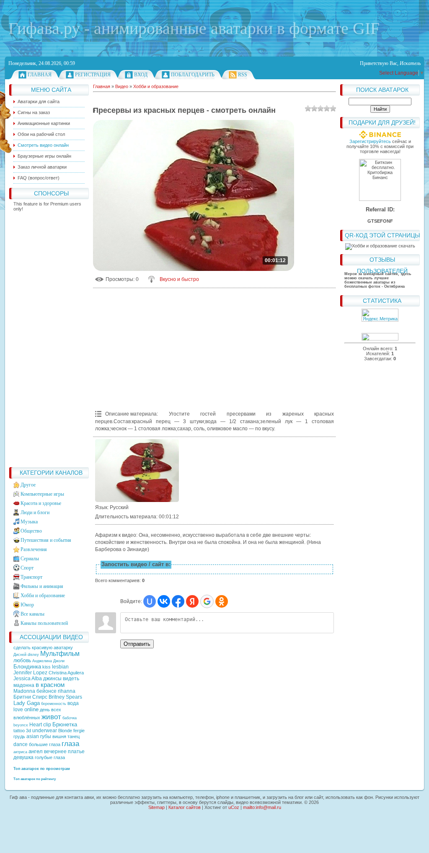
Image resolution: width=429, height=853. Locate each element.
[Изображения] (137, 470)
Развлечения (34, 549)
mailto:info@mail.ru (262, 807)
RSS (242, 75)
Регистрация (93, 75)
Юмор (27, 605)
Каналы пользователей (44, 623)
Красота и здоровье (41, 503)
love (18, 710)
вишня (59, 736)
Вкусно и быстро (179, 279)
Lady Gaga (26, 703)
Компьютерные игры (42, 494)
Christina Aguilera (66, 672)
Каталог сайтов (184, 807)
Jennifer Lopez (30, 673)
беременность (53, 704)
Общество (31, 531)
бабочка (69, 718)
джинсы (52, 678)
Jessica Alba (27, 678)
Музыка (29, 522)
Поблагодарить (192, 75)
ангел (35, 751)
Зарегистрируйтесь (370, 141)
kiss (46, 666)
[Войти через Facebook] (178, 601)
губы (45, 736)
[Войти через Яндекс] (192, 601)
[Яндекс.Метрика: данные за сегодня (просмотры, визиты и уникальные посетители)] (380, 315)
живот (51, 717)
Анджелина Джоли (48, 661)
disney (33, 655)
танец (73, 736)
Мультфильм (60, 653)
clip (47, 725)
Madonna (24, 691)
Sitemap (156, 807)
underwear (44, 730)
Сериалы (30, 559)
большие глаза (44, 744)
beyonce (20, 725)
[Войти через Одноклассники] (221, 601)
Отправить (137, 644)
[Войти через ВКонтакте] (164, 601)
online (31, 709)
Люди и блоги (35, 512)
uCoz (233, 807)
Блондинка (27, 666)
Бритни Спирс (30, 697)
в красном (50, 684)
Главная (40, 75)
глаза (70, 743)
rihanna (66, 691)
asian (32, 736)
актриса (20, 752)
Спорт (27, 568)
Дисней (19, 655)
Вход (140, 75)
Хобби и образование (43, 595)
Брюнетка (64, 724)
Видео (121, 86)
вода (73, 703)
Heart (35, 725)
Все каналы (32, 614)
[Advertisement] (49, 337)
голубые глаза (50, 757)
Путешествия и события (46, 540)
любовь (22, 660)
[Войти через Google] (207, 601)
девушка (23, 757)
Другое (28, 485)
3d (28, 730)
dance (20, 744)
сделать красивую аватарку (43, 647)
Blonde (65, 730)
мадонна (23, 685)
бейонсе (46, 691)
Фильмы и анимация (42, 586)
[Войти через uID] (149, 601)
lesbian (60, 667)
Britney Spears (65, 697)
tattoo (19, 730)
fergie (79, 730)
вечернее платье (64, 751)
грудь (19, 736)
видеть (71, 678)
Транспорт (31, 577)
